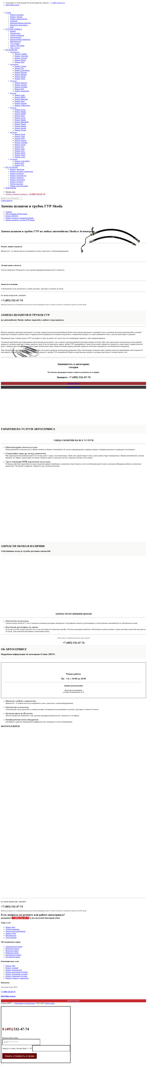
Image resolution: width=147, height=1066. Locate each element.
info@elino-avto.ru (12, 5)
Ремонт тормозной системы (16, 976)
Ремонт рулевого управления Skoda (19, 218)
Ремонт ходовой (12, 968)
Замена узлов (11, 933)
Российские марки (13, 957)
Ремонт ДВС (11, 966)
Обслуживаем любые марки (16, 214)
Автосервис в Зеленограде (24, 1003)
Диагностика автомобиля (15, 931)
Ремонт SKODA (12, 216)
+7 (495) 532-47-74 (57, 3)
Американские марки (14, 947)
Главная (9, 212)
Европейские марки (13, 955)
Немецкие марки (12, 953)
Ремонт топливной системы (16, 974)
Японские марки (12, 951)
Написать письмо (73, 387)
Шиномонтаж (11, 935)
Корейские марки (12, 949)
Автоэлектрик (11, 937)
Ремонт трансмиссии (14, 970)
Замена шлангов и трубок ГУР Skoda (20, 220)
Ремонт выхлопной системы (17, 972)
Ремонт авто (10, 927)
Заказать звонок (73, 383)
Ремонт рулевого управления (17, 978)
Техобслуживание (13, 929)
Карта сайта (50, 1003)
